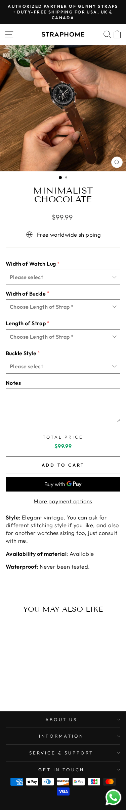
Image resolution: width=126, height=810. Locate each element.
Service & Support (61, 752)
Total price (63, 437)
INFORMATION (61, 736)
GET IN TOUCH (61, 769)
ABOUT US (61, 719)
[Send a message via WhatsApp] (113, 797)
